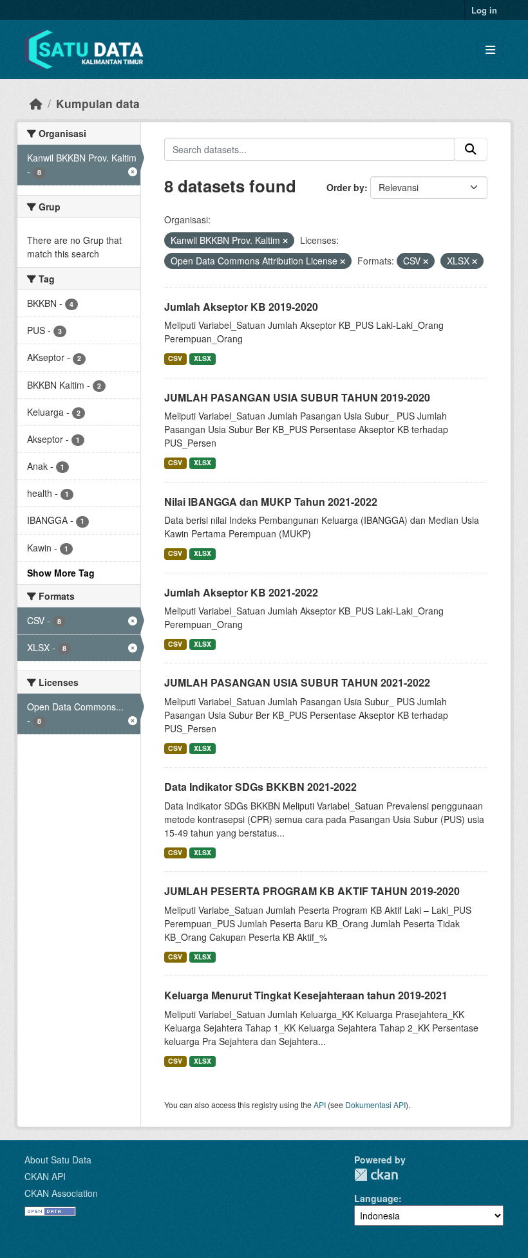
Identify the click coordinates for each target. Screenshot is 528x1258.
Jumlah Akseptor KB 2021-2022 (241, 592)
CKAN (376, 1174)
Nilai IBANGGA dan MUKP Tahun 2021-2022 (270, 501)
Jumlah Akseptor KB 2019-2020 (241, 306)
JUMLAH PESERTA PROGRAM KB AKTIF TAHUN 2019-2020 (312, 890)
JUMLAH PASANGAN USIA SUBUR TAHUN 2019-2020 (297, 397)
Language (376, 1198)
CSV (175, 358)
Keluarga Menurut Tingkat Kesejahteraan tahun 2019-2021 (306, 995)
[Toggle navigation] (490, 50)
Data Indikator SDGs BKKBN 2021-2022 (260, 786)
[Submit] (470, 149)
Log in (484, 10)
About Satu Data (57, 1159)
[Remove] (285, 241)
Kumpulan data (98, 103)
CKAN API (45, 1176)
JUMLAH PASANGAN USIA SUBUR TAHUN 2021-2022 (297, 682)
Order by (345, 187)
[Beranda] (36, 103)
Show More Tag (61, 572)
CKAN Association (61, 1193)
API (320, 1104)
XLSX (202, 358)
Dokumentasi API (375, 1104)
